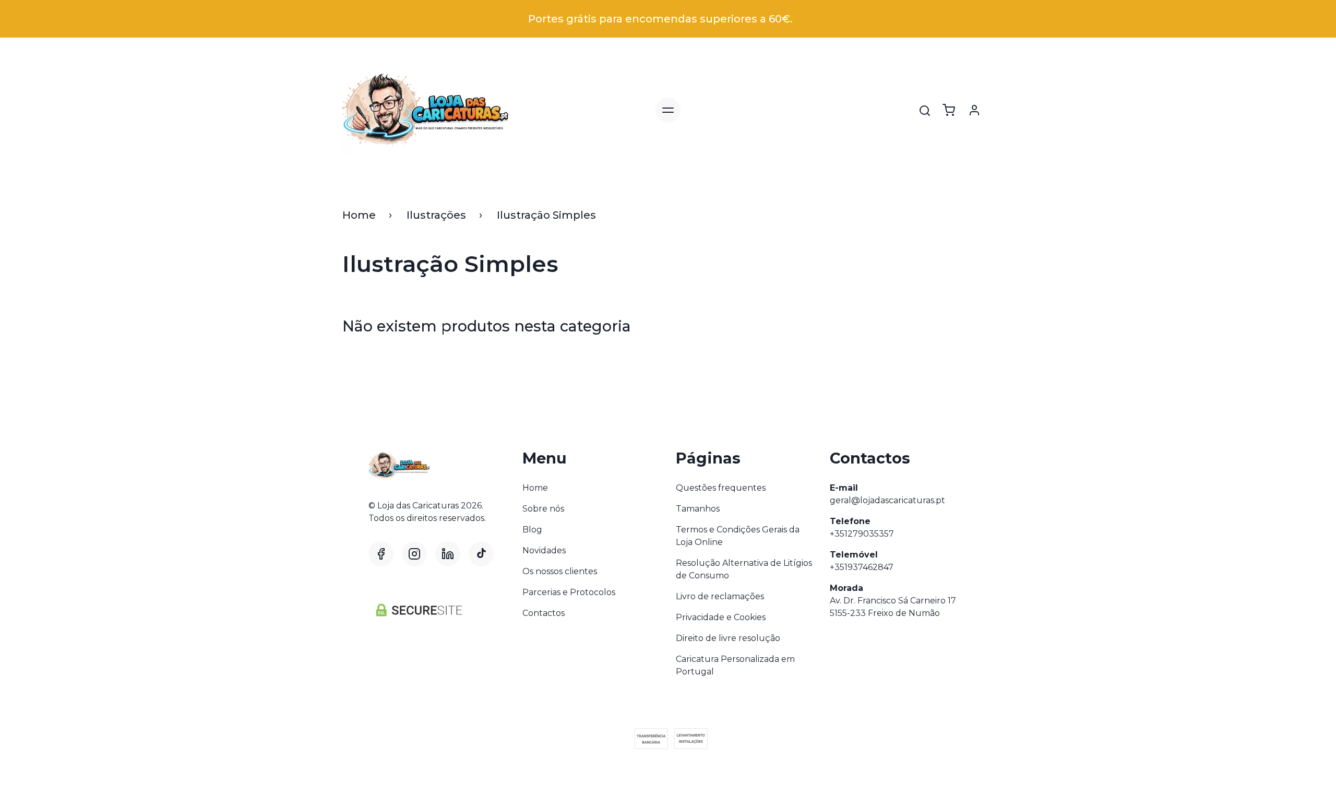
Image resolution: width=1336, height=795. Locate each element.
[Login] (974, 110)
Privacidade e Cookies (721, 617)
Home (359, 215)
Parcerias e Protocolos (568, 592)
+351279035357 (862, 534)
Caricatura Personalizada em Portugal (735, 665)
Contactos (543, 613)
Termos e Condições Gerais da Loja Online (738, 536)
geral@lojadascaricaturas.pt (887, 500)
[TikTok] (481, 553)
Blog (532, 530)
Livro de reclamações (720, 596)
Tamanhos (698, 509)
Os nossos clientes (559, 571)
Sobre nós (543, 509)
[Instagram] (414, 553)
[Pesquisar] (924, 110)
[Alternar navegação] (668, 110)
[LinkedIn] (447, 553)
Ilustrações (436, 215)
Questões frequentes (721, 488)
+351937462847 (861, 567)
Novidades (544, 550)
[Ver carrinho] (949, 110)
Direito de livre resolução (728, 638)
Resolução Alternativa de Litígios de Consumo (744, 569)
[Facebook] (380, 553)
